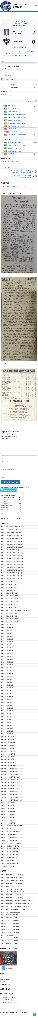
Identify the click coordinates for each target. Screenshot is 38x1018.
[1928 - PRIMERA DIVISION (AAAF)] (19, 561)
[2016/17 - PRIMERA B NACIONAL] (19, 834)
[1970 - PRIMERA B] (19, 685)
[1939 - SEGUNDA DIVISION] (19, 593)
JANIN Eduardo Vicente (11, 161)
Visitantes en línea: (9, 997)
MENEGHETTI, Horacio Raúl (17, 115)
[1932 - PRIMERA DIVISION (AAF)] (19, 573)
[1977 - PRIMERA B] (19, 705)
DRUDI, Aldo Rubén (14, 148)
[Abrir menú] (36, 6)
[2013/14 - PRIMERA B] (19, 823)
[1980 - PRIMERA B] (19, 713)
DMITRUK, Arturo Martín (16, 154)
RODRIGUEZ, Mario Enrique (17, 117)
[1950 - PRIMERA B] (19, 627)
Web (3, 477)
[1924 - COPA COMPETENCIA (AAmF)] (19, 889)
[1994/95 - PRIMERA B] (19, 759)
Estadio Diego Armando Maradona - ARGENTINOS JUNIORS (19, 52)
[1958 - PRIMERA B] (19, 650)
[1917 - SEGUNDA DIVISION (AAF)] (19, 527)
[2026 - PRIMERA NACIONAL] (19, 863)
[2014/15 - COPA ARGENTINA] (19, 929)
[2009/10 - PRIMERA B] (19, 803)
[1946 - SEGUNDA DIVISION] (19, 616)
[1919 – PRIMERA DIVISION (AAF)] (19, 532)
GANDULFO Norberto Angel (15, 187)
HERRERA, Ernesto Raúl (16, 126)
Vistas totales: (7, 1002)
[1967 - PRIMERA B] (19, 676)
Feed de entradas (5, 979)
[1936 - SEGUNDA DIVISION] (19, 584)
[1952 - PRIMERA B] (19, 633)
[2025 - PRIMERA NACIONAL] (19, 860)
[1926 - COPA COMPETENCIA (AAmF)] (19, 895)
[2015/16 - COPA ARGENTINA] (19, 932)
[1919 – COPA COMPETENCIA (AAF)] (19, 880)
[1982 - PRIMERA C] (19, 719)
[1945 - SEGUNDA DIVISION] (19, 613)
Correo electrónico (8, 469)
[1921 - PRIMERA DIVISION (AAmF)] (19, 541)
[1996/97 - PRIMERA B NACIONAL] (19, 765)
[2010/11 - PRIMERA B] (19, 808)
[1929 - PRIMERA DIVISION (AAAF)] (19, 564)
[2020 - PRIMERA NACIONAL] (19, 846)
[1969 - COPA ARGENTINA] (19, 918)
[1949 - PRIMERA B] (19, 624)
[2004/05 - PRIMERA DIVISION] (19, 788)
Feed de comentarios (7, 982)
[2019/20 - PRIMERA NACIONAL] (19, 843)
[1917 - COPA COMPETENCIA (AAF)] (19, 874)
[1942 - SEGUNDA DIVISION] (19, 601)
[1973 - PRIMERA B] (19, 693)
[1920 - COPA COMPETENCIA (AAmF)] (19, 883)
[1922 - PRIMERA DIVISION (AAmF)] (19, 544)
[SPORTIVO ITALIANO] (19, 32)
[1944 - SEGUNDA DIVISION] (19, 607)
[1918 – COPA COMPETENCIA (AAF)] (19, 877)
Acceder (2, 977)
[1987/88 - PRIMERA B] (19, 739)
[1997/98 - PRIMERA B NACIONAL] (19, 768)
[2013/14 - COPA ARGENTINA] (19, 926)
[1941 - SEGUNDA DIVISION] (19, 598)
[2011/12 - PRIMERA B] (19, 811)
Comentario (4, 438)
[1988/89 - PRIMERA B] (19, 742)
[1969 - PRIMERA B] (19, 682)
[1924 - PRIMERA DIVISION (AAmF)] (19, 550)
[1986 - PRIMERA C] (19, 734)
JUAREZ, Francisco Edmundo (17, 145)
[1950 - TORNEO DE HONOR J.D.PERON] (19, 909)
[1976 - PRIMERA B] (19, 702)
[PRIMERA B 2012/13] (19, 866)
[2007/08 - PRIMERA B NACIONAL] (19, 797)
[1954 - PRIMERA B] (19, 639)
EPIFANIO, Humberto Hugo (17, 129)
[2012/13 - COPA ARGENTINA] (19, 923)
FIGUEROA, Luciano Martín (19, 132)
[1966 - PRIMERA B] (19, 673)
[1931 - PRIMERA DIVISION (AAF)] (19, 570)
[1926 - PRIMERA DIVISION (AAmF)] (19, 555)
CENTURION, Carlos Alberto (17, 135)
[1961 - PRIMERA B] (19, 659)
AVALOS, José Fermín (15, 120)
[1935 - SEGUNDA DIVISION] (19, 581)
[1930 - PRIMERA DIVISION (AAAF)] (19, 567)
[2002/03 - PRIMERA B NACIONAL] (19, 782)
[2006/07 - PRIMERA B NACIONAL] (19, 794)
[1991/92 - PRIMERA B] (19, 751)
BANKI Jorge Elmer (9, 95)
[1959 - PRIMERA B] (19, 653)
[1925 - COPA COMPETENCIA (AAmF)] (19, 892)
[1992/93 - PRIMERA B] (19, 754)
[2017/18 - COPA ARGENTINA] (19, 938)
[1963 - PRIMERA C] (19, 665)
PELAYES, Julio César (14, 151)
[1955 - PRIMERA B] (19, 642)
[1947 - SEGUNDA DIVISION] (19, 619)
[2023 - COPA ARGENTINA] (19, 943)
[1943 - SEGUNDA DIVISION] (19, 604)
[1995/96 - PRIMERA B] (19, 762)
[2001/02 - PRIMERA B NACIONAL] (19, 780)
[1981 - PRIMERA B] (19, 716)
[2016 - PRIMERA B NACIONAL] (19, 831)
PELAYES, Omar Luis (14, 106)
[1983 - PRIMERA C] (19, 722)
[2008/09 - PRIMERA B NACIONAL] (19, 800)
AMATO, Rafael (12, 112)
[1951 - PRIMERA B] (19, 630)
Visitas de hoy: (8, 1000)
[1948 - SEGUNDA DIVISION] (19, 621)
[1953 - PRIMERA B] (19, 636)
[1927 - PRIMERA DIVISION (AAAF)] (19, 558)
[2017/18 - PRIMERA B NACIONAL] (19, 837)
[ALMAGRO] (19, 41)
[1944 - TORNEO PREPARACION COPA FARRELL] (19, 610)
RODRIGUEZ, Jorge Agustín (17, 123)
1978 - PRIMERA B (16, 23)
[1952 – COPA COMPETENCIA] (19, 915)
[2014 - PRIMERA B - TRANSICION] (19, 826)
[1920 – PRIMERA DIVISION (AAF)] (19, 538)
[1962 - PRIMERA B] (19, 662)
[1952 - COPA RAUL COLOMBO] (19, 912)
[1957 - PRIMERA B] (19, 647)
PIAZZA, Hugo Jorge (14, 142)
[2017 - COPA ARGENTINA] (19, 935)
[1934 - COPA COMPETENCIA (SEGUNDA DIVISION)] (19, 900)
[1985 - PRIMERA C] (19, 731)
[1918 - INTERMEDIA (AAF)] (19, 529)
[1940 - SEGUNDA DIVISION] (19, 596)
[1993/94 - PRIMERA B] (19, 757)
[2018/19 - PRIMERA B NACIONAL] (19, 840)
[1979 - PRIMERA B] (19, 711)
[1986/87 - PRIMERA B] (19, 736)
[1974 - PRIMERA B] (19, 696)
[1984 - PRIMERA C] (19, 728)
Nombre (5, 462)
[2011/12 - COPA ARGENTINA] (19, 920)
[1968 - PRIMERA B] (19, 679)
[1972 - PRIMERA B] (19, 690)
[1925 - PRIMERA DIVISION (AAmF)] (19, 552)
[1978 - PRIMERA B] (19, 708)
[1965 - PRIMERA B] (19, 670)
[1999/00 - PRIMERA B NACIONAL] (19, 774)
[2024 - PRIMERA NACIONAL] (19, 857)
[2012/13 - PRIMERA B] (19, 814)
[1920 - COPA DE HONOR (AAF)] (19, 886)
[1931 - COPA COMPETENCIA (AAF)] (19, 897)
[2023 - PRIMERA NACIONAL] (19, 854)
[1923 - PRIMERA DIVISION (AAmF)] (19, 547)
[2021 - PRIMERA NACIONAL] (19, 849)
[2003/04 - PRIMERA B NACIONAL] (19, 785)
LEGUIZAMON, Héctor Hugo (17, 109)
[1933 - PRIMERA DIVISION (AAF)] (19, 575)
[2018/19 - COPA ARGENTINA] (19, 941)
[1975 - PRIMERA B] (19, 699)
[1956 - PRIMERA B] (19, 644)
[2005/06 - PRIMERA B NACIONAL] (19, 791)
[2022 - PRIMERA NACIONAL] (19, 851)
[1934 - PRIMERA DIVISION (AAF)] (19, 578)
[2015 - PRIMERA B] (19, 828)
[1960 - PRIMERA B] (19, 656)
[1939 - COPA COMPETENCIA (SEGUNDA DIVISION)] (19, 903)
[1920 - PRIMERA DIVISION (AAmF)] (19, 535)
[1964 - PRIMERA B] (19, 667)
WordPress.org (5, 984)
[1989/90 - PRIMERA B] (19, 745)
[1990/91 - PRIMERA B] (19, 748)
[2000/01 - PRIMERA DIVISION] (19, 777)
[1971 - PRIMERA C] (19, 688)
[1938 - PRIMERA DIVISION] (19, 590)
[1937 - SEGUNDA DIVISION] (19, 587)
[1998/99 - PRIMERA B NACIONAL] (19, 771)
